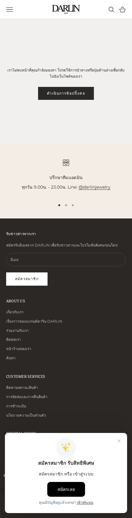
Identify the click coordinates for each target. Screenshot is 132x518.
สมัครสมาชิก (27, 278)
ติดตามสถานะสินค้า (22, 387)
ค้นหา (11, 358)
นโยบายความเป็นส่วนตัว (26, 415)
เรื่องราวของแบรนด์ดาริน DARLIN (34, 321)
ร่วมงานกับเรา (17, 330)
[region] (66, 174)
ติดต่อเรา (13, 339)
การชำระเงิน (16, 406)
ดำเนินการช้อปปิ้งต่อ (66, 93)
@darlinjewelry (95, 187)
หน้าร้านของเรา (18, 348)
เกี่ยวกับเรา (15, 312)
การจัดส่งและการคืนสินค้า (27, 396)
